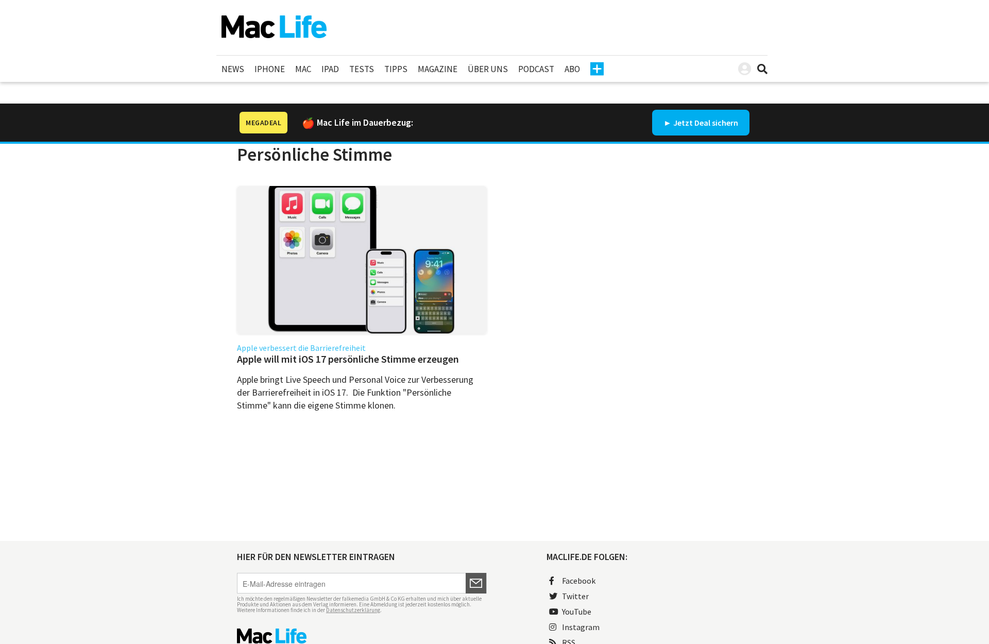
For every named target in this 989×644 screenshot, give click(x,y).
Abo (572, 69)
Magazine (437, 69)
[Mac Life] (362, 636)
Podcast (536, 69)
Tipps (395, 69)
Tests (361, 69)
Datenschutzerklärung (353, 610)
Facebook (578, 580)
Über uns (488, 69)
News (232, 69)
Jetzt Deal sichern (705, 122)
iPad (330, 69)
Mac (303, 69)
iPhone (269, 69)
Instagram (581, 627)
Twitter (575, 596)
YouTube (576, 611)
